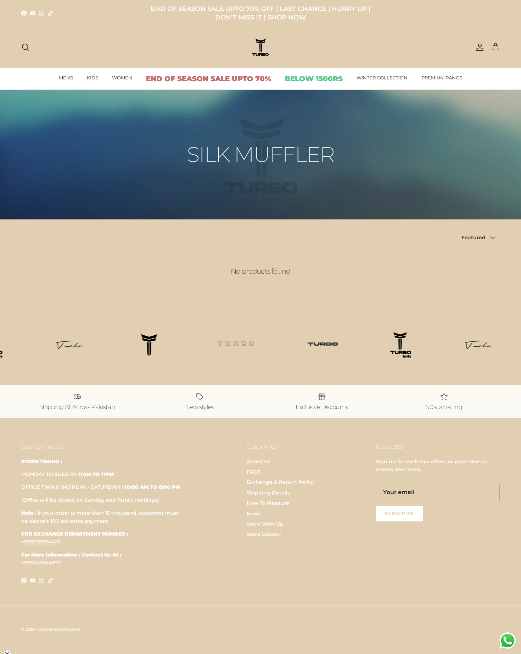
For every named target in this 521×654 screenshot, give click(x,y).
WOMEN (122, 77)
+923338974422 (41, 541)
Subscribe (399, 513)
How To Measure (268, 503)
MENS (66, 77)
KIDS (92, 77)
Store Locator (264, 534)
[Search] (25, 47)
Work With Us (264, 524)
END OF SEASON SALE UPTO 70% (208, 78)
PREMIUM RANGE (442, 77)
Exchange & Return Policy (280, 482)
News (254, 513)
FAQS (254, 472)
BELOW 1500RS (314, 78)
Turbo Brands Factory (58, 629)
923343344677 (43, 562)
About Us (258, 461)
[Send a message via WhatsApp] (507, 640)
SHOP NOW (286, 17)
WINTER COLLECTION (382, 77)
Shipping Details (268, 493)
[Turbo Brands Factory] (260, 47)
